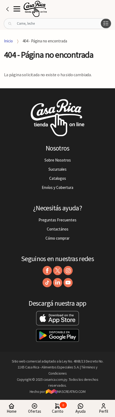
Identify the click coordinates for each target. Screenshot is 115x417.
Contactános (57, 229)
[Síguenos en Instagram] (68, 270)
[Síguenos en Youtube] (68, 282)
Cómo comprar (57, 238)
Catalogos (57, 178)
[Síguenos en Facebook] (47, 270)
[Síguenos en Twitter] (57, 270)
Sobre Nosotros (57, 160)
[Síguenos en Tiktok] (47, 282)
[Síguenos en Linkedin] (57, 282)
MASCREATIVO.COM (71, 391)
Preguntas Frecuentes (57, 219)
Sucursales (57, 169)
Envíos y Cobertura (57, 187)
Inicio (8, 40)
